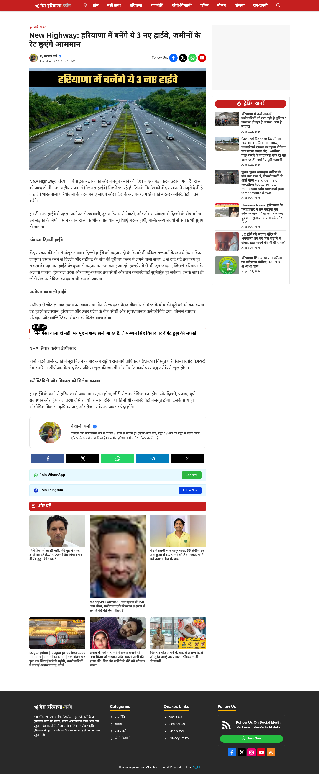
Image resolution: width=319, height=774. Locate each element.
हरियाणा (136, 5)
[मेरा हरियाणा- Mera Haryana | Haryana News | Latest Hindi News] (53, 5)
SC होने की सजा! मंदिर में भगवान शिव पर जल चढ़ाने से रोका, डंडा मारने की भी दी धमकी (263, 238)
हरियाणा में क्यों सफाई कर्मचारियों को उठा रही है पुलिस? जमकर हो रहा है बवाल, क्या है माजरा (263, 120)
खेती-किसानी (182, 5)
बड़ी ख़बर (114, 5)
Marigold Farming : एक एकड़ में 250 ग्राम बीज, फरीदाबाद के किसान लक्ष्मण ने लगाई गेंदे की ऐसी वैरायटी (117, 606)
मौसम (221, 5)
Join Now (191, 475)
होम (96, 5)
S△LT (196, 767)
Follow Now (190, 490)
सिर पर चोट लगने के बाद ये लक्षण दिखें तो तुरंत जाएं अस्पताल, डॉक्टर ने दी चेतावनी (176, 657)
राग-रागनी (260, 5)
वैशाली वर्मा (50, 56)
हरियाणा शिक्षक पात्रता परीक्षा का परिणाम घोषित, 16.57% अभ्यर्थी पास (261, 262)
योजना (240, 5)
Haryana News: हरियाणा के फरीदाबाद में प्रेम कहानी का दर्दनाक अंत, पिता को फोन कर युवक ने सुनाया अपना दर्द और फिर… (262, 213)
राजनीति (157, 5)
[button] (278, 5)
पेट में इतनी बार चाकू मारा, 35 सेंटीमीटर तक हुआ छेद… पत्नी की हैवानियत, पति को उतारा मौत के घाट (177, 555)
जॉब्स (204, 5)
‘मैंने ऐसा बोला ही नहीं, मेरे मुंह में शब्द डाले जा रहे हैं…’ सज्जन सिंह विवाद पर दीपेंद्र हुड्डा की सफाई (115, 333)
